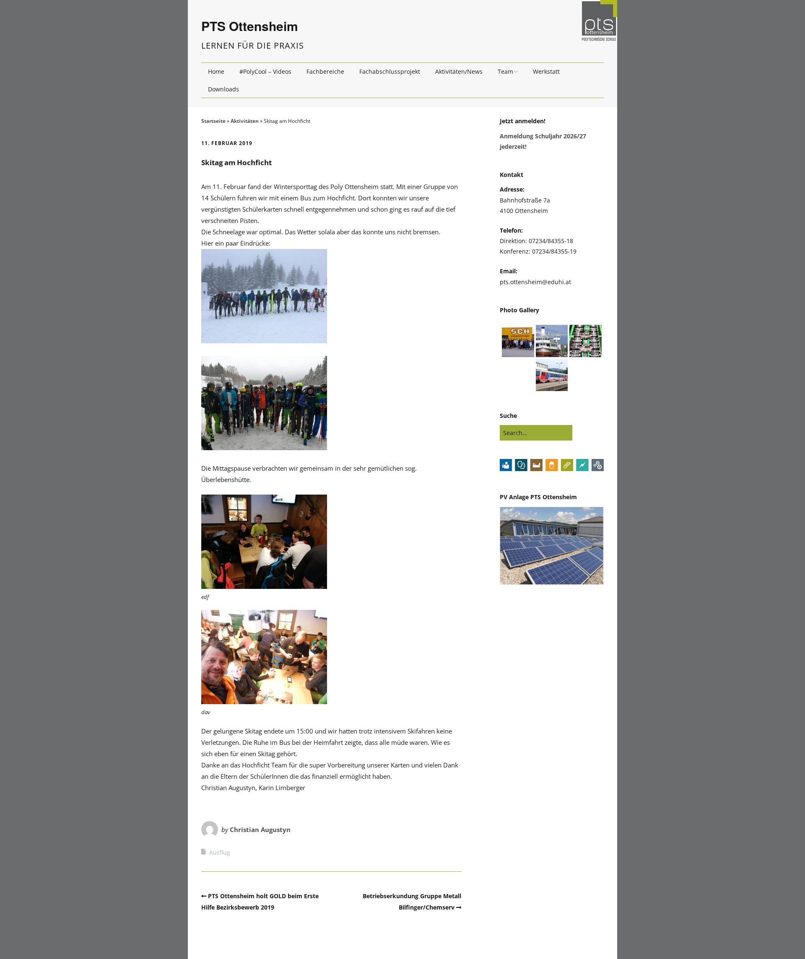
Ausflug (219, 852)
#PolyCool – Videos (265, 71)
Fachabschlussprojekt (389, 71)
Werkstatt (546, 71)
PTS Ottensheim (249, 26)
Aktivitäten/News (459, 71)
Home (216, 71)
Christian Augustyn (260, 829)
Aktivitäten (245, 120)
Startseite (213, 120)
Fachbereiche (325, 71)
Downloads (223, 89)
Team (505, 71)
